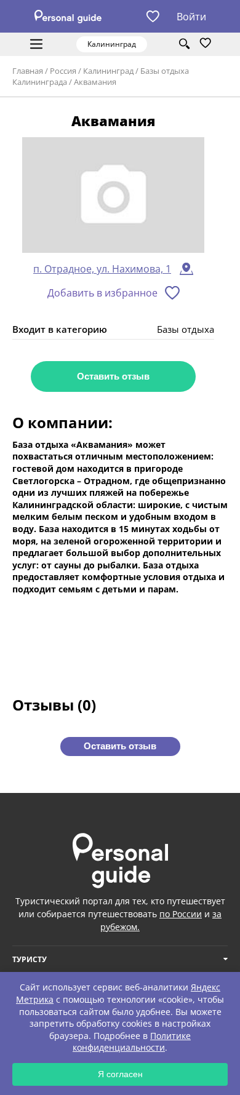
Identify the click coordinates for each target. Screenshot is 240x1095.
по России (180, 914)
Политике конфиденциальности (132, 1042)
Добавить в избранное (102, 293)
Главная (27, 70)
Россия (63, 70)
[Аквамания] (113, 196)
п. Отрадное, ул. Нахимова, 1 (102, 269)
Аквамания (95, 81)
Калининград (108, 70)
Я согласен (120, 1074)
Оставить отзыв (113, 376)
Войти (191, 16)
